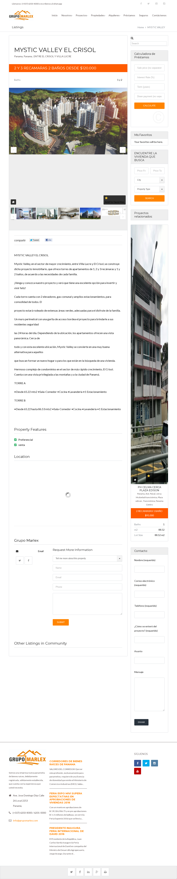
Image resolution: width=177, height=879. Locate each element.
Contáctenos (159, 15)
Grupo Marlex (26, 540)
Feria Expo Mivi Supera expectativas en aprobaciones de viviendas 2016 (65, 798)
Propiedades (98, 15)
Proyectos (81, 15)
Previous (14, 150)
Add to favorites (114, 201)
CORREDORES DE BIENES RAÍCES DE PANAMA (65, 763)
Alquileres (114, 15)
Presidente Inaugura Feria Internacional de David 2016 (66, 831)
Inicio (55, 15)
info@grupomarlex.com (25, 820)
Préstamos (129, 15)
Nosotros (67, 15)
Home (141, 27)
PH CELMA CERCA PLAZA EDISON (149, 489)
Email (41, 551)
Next (123, 150)
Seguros (143, 15)
